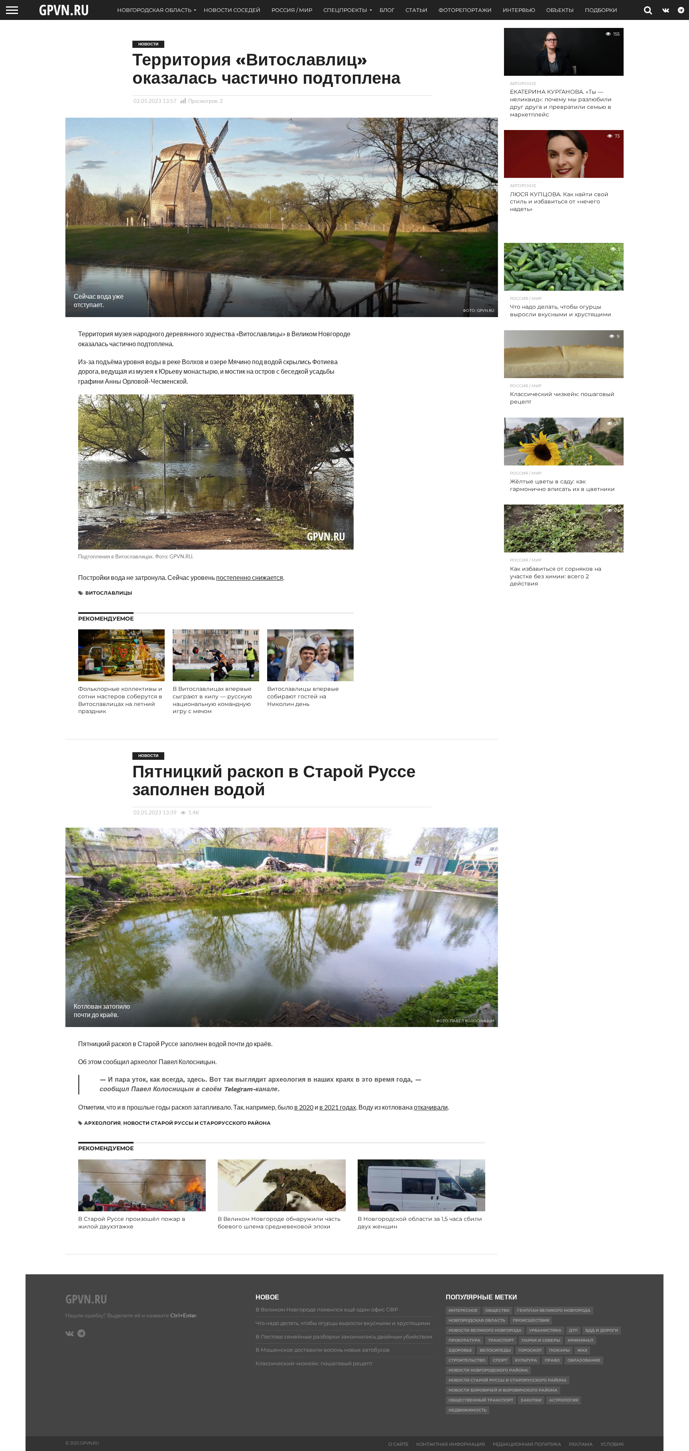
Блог (387, 10)
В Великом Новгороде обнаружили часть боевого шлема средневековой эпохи (279, 1222)
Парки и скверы (541, 1340)
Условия (612, 1444)
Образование (583, 1360)
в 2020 (303, 1107)
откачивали (431, 1107)
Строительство (467, 1360)
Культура (526, 1360)
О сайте (398, 1444)
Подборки (601, 10)
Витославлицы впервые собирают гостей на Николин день (303, 696)
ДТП (573, 1330)
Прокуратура (464, 1340)
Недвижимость (467, 1410)
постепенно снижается (249, 577)
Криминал (580, 1340)
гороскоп (529, 1350)
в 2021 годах (337, 1107)
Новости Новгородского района (488, 1370)
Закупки (531, 1400)
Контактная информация (450, 1444)
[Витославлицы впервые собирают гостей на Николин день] (310, 678)
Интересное (463, 1310)
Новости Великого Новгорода (485, 1330)
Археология (102, 1123)
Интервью (519, 10)
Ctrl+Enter (183, 1315)
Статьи (416, 10)
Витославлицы (108, 593)
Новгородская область (154, 10)
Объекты (560, 10)
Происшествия (531, 1320)
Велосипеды (495, 1350)
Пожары (559, 1350)
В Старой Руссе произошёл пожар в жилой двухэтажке (131, 1222)
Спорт (500, 1360)
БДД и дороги (601, 1330)
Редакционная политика (527, 1444)
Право (552, 1360)
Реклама (581, 1444)
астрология (563, 1400)
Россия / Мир (292, 10)
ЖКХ (582, 1350)
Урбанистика (545, 1330)
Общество (497, 1310)
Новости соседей (232, 10)
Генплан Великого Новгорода (554, 1310)
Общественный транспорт (481, 1400)
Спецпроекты (345, 10)
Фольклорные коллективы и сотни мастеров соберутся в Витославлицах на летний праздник (120, 700)
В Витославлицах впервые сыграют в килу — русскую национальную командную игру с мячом (212, 700)
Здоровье (460, 1350)
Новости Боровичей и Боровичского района (503, 1390)
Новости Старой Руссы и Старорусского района (197, 1123)
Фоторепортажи (465, 10)
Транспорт (501, 1340)
